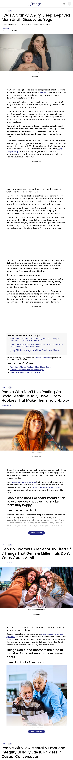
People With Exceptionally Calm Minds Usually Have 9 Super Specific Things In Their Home (34, 351)
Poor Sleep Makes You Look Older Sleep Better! (31, 367)
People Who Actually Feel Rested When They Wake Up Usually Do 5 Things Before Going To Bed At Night (37, 345)
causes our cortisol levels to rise (45, 487)
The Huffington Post (42, 358)
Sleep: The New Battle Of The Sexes (25, 372)
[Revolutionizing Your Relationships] (36, 3)
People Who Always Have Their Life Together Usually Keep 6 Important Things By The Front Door (34, 339)
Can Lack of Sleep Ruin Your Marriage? (27, 369)
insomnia (44, 92)
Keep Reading (36, 533)
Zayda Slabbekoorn (8, 563)
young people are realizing (24, 482)
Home (3, 11)
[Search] (63, 4)
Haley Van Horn (7, 406)
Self (10, 11)
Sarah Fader (6, 29)
